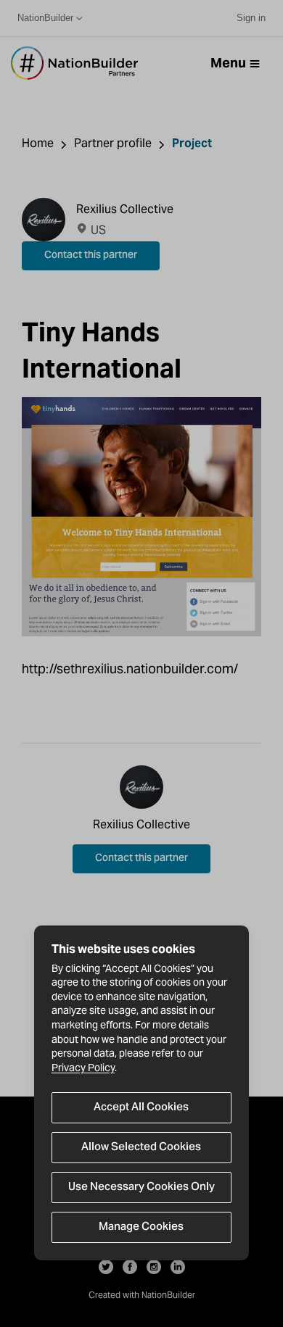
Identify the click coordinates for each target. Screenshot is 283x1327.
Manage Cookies (141, 1227)
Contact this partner (90, 256)
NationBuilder (45, 17)
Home (38, 143)
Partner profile (113, 143)
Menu (228, 62)
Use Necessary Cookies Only (141, 1187)
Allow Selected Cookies (141, 1147)
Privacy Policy (83, 1067)
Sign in (251, 17)
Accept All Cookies (141, 1107)
